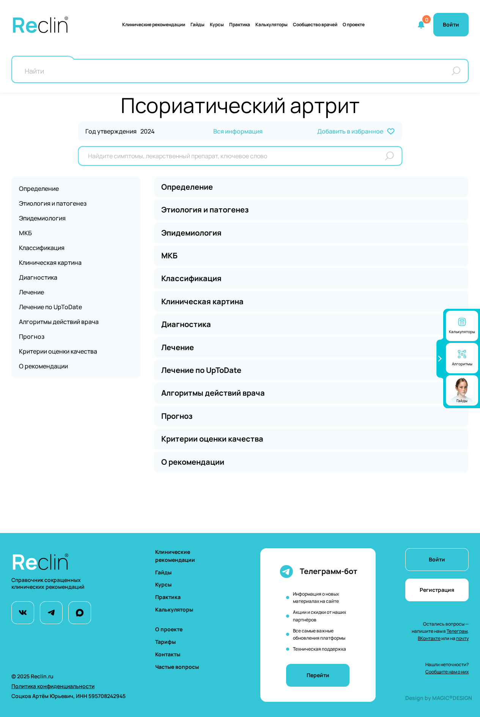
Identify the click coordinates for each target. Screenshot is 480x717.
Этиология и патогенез (53, 203)
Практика (239, 24)
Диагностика (38, 277)
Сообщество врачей (315, 24)
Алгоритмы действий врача (59, 322)
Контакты (167, 654)
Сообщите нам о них (447, 671)
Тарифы (165, 641)
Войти (437, 559)
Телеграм (457, 631)
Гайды (197, 24)
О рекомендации (43, 366)
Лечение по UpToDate (50, 307)
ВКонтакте (429, 638)
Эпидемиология (42, 218)
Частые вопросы (177, 666)
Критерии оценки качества (58, 351)
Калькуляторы (174, 609)
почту (462, 638)
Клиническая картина (50, 262)
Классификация (42, 248)
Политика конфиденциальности (52, 686)
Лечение (31, 292)
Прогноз (31, 336)
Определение (39, 188)
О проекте (354, 24)
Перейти (318, 675)
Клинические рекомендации (153, 24)
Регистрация (437, 589)
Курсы (217, 24)
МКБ (25, 233)
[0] (421, 24)
